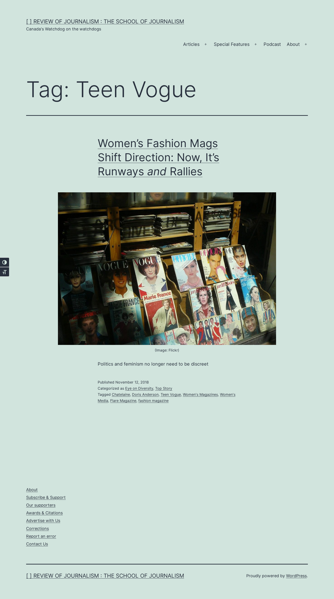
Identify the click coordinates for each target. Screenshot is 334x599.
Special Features (231, 44)
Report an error (41, 536)
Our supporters (40, 505)
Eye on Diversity (139, 388)
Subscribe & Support (46, 497)
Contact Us (37, 544)
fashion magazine (153, 400)
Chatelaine (121, 394)
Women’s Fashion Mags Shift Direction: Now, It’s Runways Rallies (158, 157)
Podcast (272, 44)
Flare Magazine (123, 400)
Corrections (37, 528)
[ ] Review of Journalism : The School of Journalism (105, 21)
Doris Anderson (145, 394)
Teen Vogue (171, 394)
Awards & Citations (44, 512)
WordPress (296, 575)
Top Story (163, 388)
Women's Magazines (200, 394)
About (293, 44)
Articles (191, 44)
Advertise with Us (43, 520)
